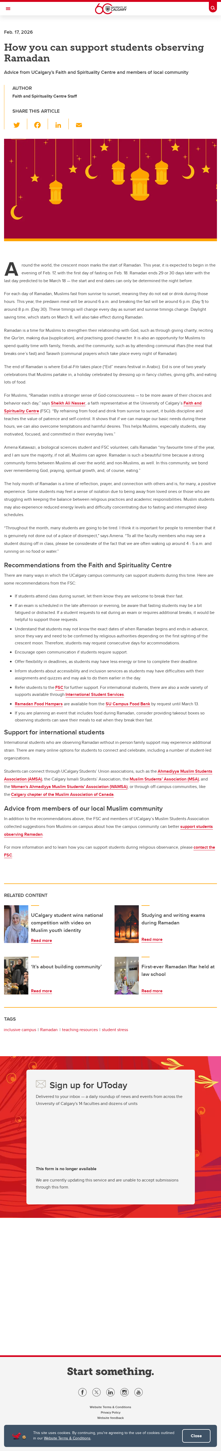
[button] (19, 124)
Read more (41, 940)
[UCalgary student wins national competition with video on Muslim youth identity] (16, 924)
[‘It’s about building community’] (16, 975)
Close (196, 1436)
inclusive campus (20, 1030)
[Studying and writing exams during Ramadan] (127, 924)
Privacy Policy (110, 1412)
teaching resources (80, 1030)
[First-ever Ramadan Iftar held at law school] (127, 975)
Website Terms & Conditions (67, 1438)
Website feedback (110, 1417)
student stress (115, 1030)
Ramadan (49, 1030)
